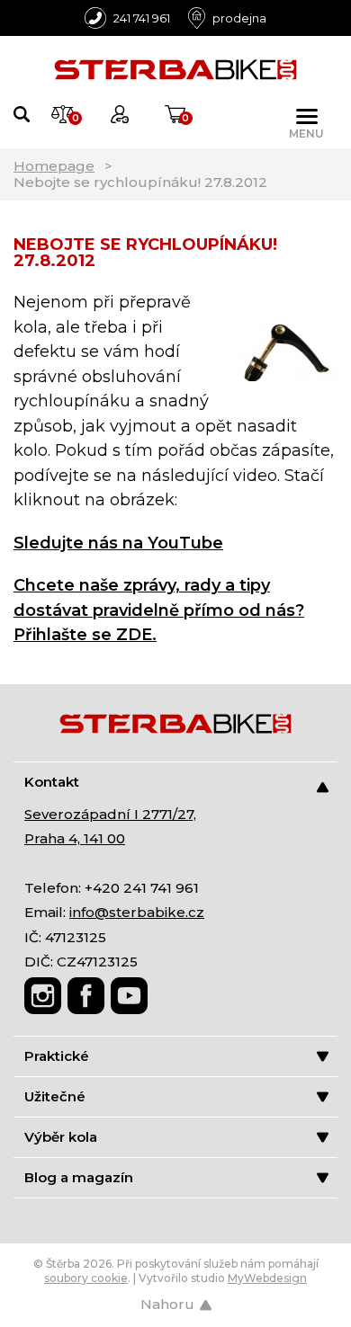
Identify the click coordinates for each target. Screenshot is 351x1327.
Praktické (56, 1055)
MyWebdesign (267, 1278)
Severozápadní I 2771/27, (110, 814)
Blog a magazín (78, 1177)
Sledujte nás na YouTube (118, 543)
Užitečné (55, 1096)
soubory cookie (86, 1278)
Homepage (54, 165)
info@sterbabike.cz (136, 912)
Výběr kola (60, 1136)
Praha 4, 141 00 (74, 838)
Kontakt (51, 781)
